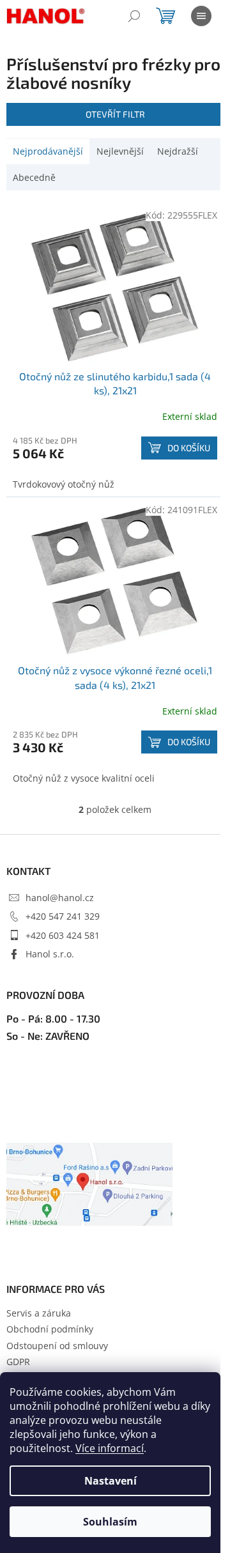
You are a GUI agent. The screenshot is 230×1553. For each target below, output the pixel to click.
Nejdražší (177, 151)
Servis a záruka (38, 1313)
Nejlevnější (120, 151)
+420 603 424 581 (63, 935)
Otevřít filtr (115, 114)
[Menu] (201, 16)
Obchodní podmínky (49, 1329)
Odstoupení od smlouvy (57, 1346)
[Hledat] (134, 16)
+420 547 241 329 (63, 916)
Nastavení (110, 1481)
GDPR (18, 1362)
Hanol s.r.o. (50, 954)
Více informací (109, 1448)
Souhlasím (110, 1522)
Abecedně (34, 177)
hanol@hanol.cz (60, 898)
